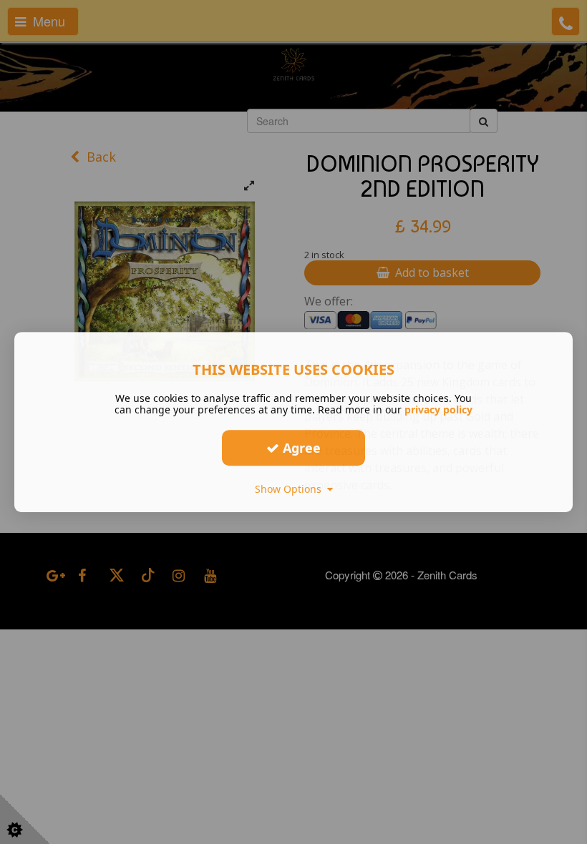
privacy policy (438, 409)
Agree (300, 447)
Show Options (291, 489)
